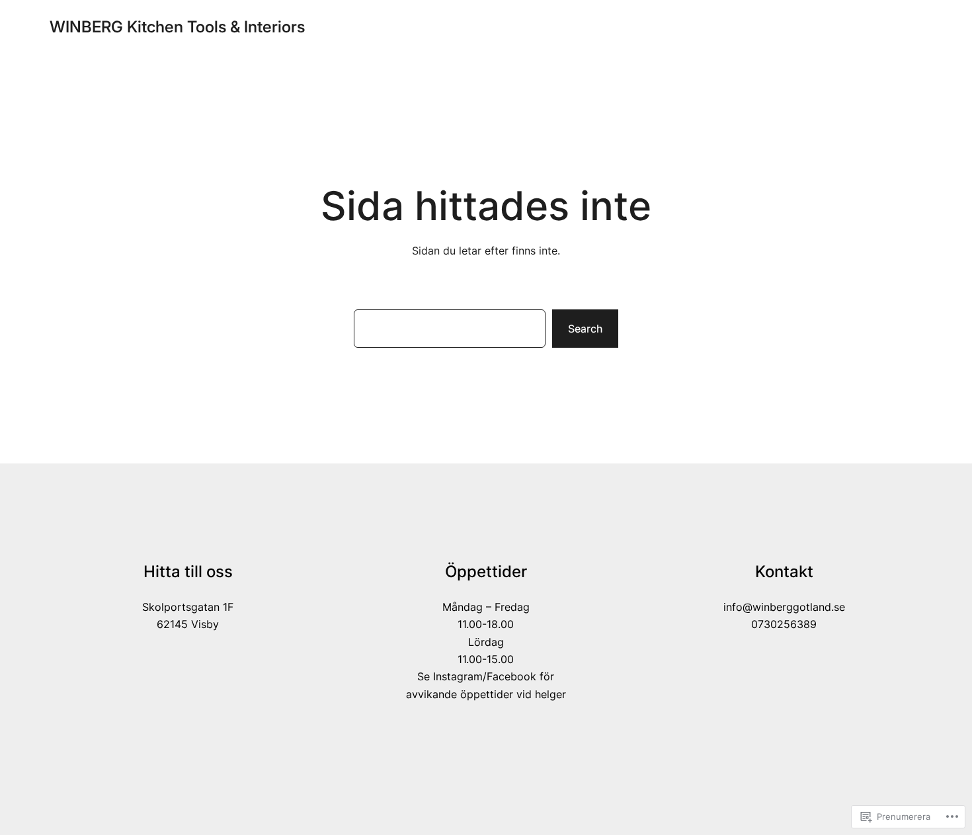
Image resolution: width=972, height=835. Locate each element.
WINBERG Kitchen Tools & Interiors (177, 26)
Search (585, 328)
